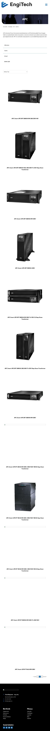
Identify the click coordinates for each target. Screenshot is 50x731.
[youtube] (9, 728)
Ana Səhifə (5, 26)
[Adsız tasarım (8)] (16, 1)
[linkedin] (12, 728)
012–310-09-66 (8, 699)
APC (14, 26)
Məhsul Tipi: (6, 68)
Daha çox (7, 61)
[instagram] (7, 728)
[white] (10, 689)
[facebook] (4, 728)
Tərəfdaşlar (10, 26)
